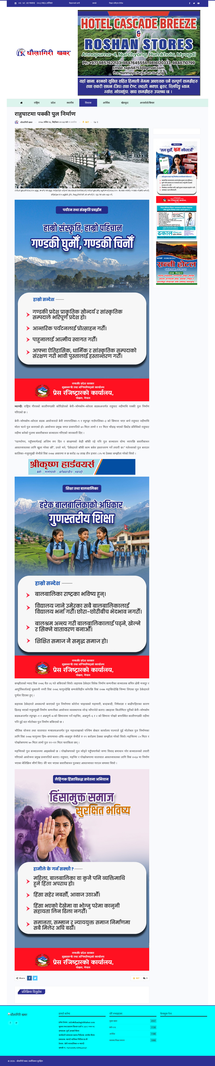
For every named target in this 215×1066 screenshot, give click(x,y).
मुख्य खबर (113, 1020)
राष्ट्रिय (37, 102)
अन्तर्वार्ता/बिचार (147, 102)
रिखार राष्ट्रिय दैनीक (116, 3)
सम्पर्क (94, 3)
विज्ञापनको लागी (74, 3)
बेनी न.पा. (112, 1027)
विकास (88, 102)
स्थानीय (70, 102)
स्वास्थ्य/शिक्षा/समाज (116, 1040)
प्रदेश (53, 102)
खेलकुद (124, 102)
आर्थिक (106, 102)
